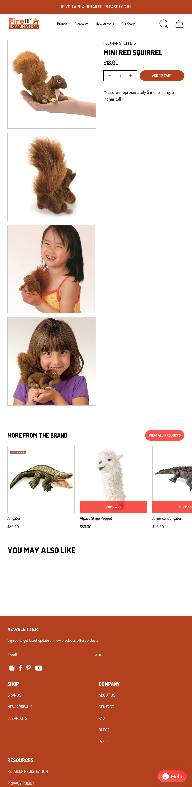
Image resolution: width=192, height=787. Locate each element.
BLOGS (104, 729)
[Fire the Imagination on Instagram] (12, 668)
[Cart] (179, 24)
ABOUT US (107, 695)
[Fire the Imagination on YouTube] (39, 668)
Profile (104, 741)
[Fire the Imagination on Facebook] (20, 668)
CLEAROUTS (17, 718)
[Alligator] (41, 479)
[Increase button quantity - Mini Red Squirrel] (130, 76)
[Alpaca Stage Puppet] (113, 479)
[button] (62, 24)
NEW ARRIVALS (20, 706)
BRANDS (14, 695)
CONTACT (106, 706)
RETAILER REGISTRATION (28, 771)
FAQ (102, 718)
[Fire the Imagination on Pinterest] (28, 668)
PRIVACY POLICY (21, 783)
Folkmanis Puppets (120, 43)
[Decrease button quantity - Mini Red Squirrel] (110, 76)
